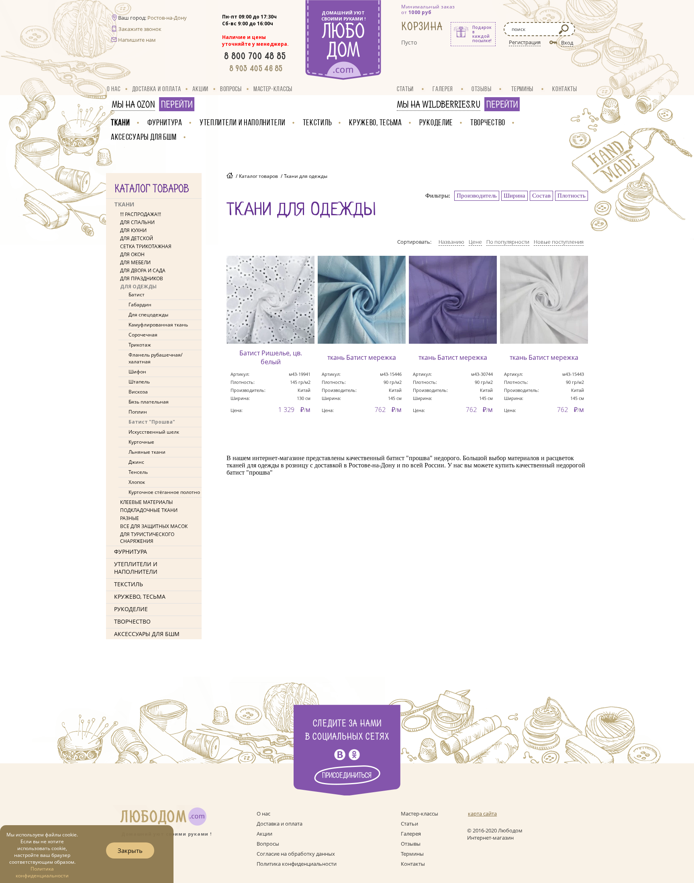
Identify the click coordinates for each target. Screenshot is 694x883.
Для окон (132, 254)
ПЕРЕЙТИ (176, 104)
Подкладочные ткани (149, 510)
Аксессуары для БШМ (144, 136)
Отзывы (481, 88)
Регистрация (525, 42)
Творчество (487, 122)
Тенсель (138, 472)
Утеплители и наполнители (243, 122)
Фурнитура (164, 122)
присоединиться (347, 775)
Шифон (137, 371)
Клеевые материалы (146, 502)
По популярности (507, 241)
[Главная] (230, 176)
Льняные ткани (147, 452)
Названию (451, 241)
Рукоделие (436, 122)
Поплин (138, 411)
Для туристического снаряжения (147, 537)
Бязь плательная (149, 401)
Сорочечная (143, 334)
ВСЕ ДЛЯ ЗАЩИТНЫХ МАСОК (154, 526)
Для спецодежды (148, 314)
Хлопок (137, 482)
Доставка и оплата (156, 88)
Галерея (443, 88)
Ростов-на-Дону (167, 17)
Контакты (564, 88)
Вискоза (138, 391)
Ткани (120, 122)
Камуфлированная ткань (158, 324)
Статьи (405, 88)
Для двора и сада (142, 270)
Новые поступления (559, 241)
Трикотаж (140, 344)
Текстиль (317, 122)
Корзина (422, 27)
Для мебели (135, 262)
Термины (522, 88)
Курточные (141, 441)
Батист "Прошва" (152, 421)
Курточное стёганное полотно (164, 492)
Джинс (136, 462)
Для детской (136, 238)
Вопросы (231, 88)
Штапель (139, 381)
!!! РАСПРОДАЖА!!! (140, 214)
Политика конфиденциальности (297, 863)
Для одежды (138, 286)
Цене (475, 241)
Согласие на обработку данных (296, 853)
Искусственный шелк (154, 431)
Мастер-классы (272, 88)
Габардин (140, 304)
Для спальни (137, 222)
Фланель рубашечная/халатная (155, 358)
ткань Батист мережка (361, 357)
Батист (137, 294)
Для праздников (141, 278)
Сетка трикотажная (145, 246)
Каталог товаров (258, 176)
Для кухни (133, 230)
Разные (129, 518)
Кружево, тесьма (375, 122)
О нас (113, 88)
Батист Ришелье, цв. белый (270, 357)
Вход (567, 42)
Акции (200, 88)
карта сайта (482, 813)
